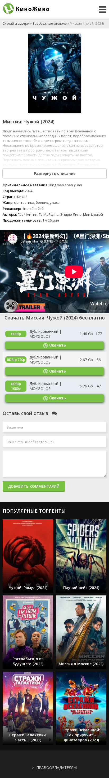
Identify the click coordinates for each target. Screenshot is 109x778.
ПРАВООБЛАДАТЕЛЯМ (56, 767)
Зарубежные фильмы (50, 23)
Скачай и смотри (16, 23)
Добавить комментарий (34, 486)
